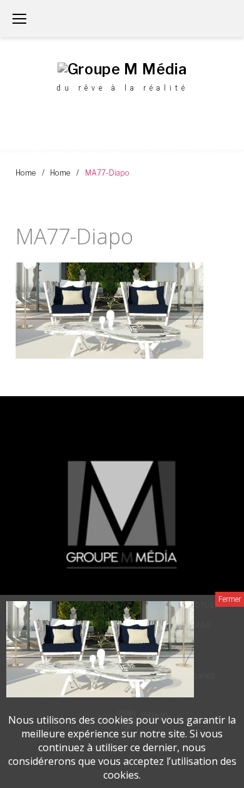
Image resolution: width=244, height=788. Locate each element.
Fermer (229, 599)
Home (26, 172)
